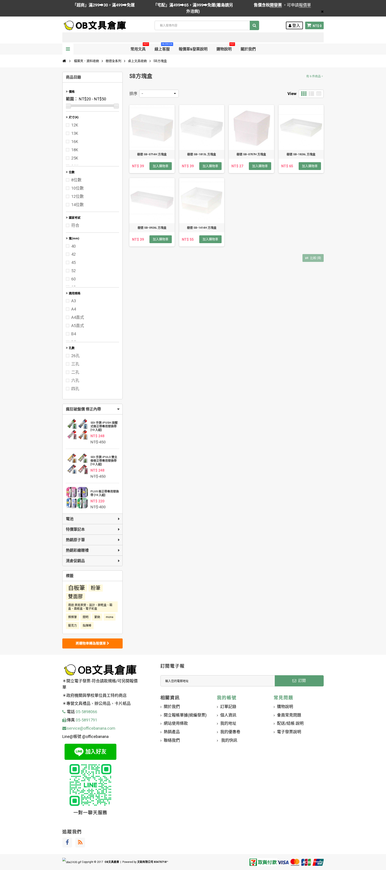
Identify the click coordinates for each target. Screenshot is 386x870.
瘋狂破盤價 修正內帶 (83, 409)
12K (74, 125)
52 (73, 270)
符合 (75, 225)
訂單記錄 (228, 706)
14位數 (77, 204)
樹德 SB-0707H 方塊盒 (251, 154)
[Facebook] (67, 842)
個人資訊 (228, 715)
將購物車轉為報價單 (91, 643)
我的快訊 (228, 740)
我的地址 (228, 723)
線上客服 (163, 47)
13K (74, 133)
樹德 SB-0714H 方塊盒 (152, 154)
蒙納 (97, 617)
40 (73, 246)
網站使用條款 (176, 723)
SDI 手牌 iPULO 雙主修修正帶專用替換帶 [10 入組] (103, 460)
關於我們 (248, 49)
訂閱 (301, 680)
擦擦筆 (72, 617)
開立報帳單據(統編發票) (185, 715)
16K (74, 141)
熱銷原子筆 (75, 540)
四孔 (75, 388)
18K (74, 149)
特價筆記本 (75, 529)
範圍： (72, 99)
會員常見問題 (289, 715)
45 (73, 262)
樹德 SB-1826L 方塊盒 (301, 154)
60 (73, 279)
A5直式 (77, 325)
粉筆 (96, 588)
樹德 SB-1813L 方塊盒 (201, 154)
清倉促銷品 (75, 561)
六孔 (75, 380)
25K (74, 158)
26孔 (75, 355)
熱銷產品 (172, 731)
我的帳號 (226, 697)
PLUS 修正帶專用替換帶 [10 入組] (104, 493)
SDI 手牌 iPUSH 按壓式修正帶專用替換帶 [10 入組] (104, 426)
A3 (73, 300)
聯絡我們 (172, 740)
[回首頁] (64, 61)
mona (109, 617)
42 (73, 254)
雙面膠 (75, 596)
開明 (85, 617)
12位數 (77, 196)
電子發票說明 (289, 731)
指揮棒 (87, 625)
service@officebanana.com (91, 728)
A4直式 (77, 317)
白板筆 (76, 588)
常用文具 (139, 47)
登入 (295, 25)
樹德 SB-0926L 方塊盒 (152, 227)
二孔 (75, 372)
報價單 (305, 5)
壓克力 (72, 625)
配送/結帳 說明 (290, 723)
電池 (69, 519)
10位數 (77, 188)
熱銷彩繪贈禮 (77, 550)
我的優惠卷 (230, 731)
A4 (73, 309)
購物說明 (225, 47)
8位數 (76, 180)
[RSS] (80, 842)
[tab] (92, 409)
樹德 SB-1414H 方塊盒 (201, 227)
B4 (73, 333)
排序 (133, 93)
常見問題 (283, 697)
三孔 (75, 364)
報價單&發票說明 (193, 49)
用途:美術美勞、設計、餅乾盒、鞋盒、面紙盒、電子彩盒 (90, 606)
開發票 (276, 5)
